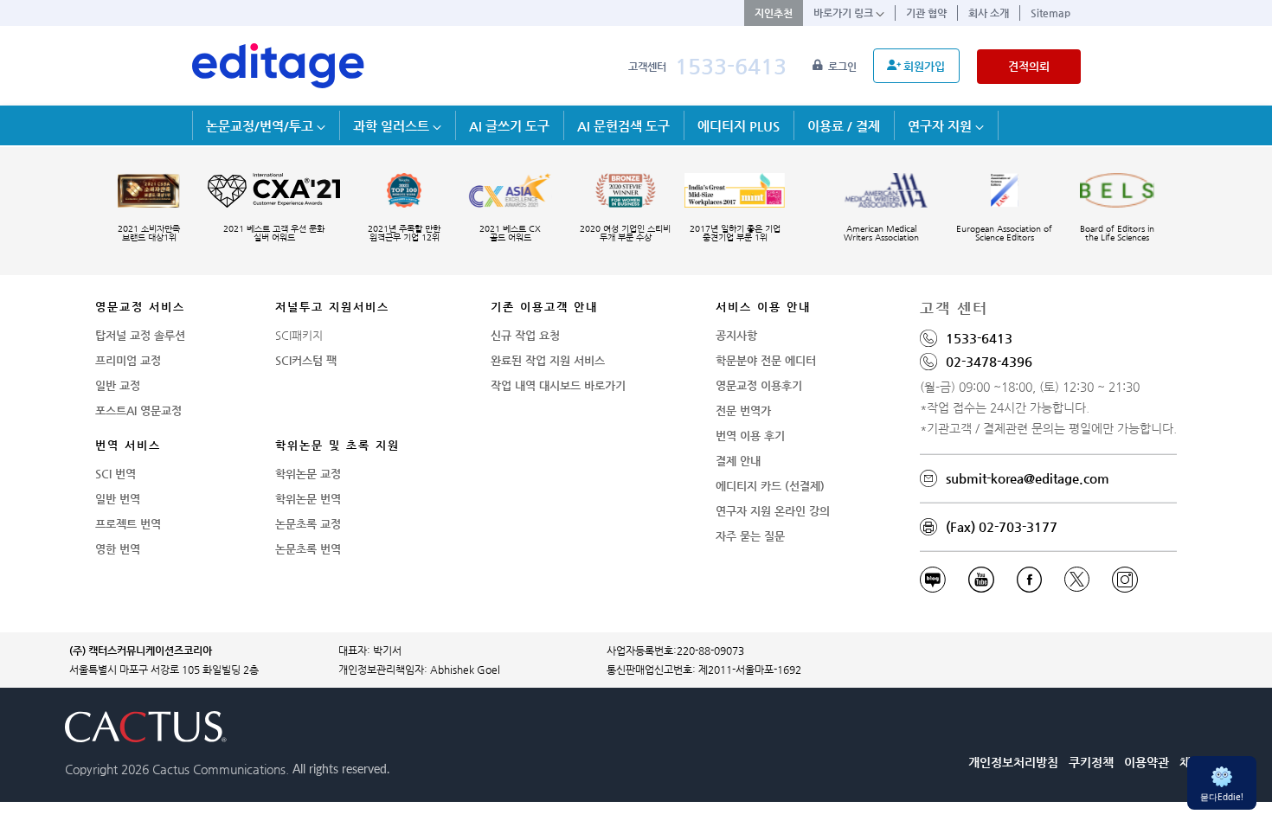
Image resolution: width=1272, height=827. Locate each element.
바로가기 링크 (844, 13)
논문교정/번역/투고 (261, 126)
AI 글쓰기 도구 (509, 126)
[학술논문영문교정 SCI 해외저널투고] (278, 65)
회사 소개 (988, 13)
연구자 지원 (941, 126)
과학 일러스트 (393, 126)
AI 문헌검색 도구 (623, 126)
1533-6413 (731, 66)
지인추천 (774, 13)
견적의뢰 (1029, 66)
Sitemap (1050, 13)
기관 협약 (926, 13)
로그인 (843, 67)
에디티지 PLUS (738, 126)
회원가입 (924, 66)
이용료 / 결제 (843, 126)
